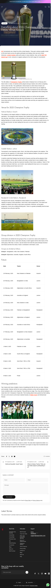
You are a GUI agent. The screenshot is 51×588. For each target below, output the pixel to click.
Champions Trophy (16, 82)
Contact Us (22, 550)
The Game (4, 23)
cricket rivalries (11, 55)
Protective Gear (12, 539)
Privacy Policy (28, 500)
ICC (2, 51)
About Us (11, 548)
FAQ (21, 556)
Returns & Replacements (23, 541)
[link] (34, 533)
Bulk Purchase (12, 550)
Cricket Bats (11, 535)
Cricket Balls (11, 537)
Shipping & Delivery (22, 544)
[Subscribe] (27, 572)
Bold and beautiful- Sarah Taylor (14, 464)
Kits (10, 541)
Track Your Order (23, 533)
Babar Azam (33, 395)
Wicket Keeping (12, 543)
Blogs (10, 546)
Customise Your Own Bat (12, 532)
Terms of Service (36, 500)
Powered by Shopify (34, 585)
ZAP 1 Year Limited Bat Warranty (22, 537)
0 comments (47, 456)
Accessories (11, 544)
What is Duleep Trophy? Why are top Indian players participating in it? (36, 465)
